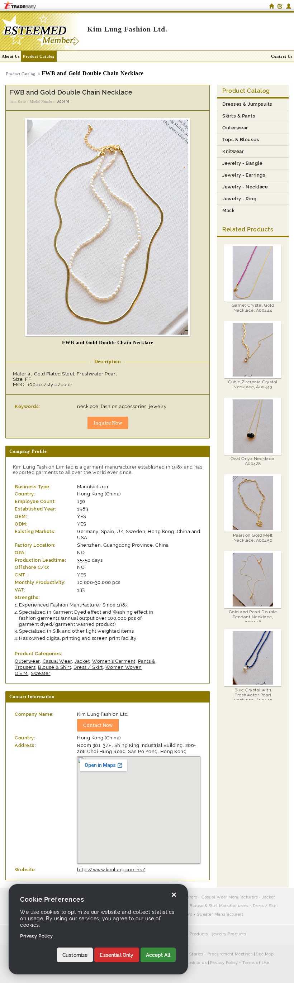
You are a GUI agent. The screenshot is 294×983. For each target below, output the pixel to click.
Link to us (197, 962)
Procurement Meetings (230, 954)
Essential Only (116, 955)
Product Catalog (39, 56)
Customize (74, 955)
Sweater (41, 673)
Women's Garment (114, 661)
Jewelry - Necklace (245, 187)
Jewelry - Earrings (243, 175)
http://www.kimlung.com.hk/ (111, 869)
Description (107, 361)
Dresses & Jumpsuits (247, 104)
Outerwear (27, 661)
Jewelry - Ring (239, 198)
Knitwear (233, 151)
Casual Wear (57, 661)
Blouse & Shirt (54, 667)
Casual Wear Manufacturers (229, 897)
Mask (228, 210)
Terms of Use (255, 962)
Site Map (265, 954)
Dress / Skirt (88, 667)
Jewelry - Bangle (242, 163)
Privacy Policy (224, 962)
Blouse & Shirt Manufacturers (219, 905)
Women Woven (123, 667)
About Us (10, 56)
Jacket (82, 661)
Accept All (158, 955)
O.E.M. (21, 673)
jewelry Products (229, 934)
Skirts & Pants (238, 116)
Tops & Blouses (240, 139)
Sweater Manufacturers (220, 914)
